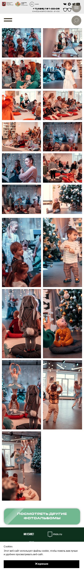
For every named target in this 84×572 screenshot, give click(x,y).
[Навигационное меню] (8, 20)
